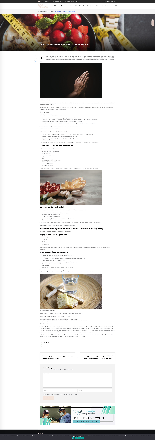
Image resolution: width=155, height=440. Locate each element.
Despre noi (107, 5)
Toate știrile (53, 5)
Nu (75, 438)
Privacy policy (80, 438)
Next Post (109, 355)
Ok (72, 438)
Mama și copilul (90, 5)
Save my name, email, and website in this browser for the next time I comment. (60, 394)
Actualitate (61, 5)
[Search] (113, 6)
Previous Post (47, 355)
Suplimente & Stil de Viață (71, 5)
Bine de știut (82, 5)
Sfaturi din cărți (99, 5)
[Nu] (153, 436)
